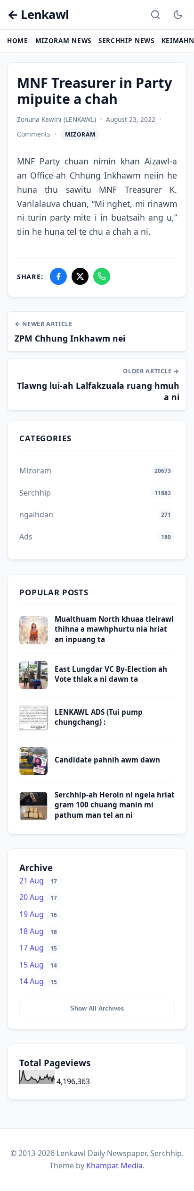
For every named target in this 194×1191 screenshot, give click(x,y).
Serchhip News (126, 40)
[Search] (155, 15)
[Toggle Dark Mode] (178, 15)
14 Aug (38, 981)
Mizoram (80, 134)
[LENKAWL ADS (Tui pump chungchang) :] (33, 729)
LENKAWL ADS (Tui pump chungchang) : (99, 717)
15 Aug (38, 965)
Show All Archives (97, 1008)
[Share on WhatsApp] (101, 276)
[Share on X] (80, 276)
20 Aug (38, 897)
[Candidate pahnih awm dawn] (33, 772)
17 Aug (38, 948)
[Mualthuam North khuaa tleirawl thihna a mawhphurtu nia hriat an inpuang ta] (33, 641)
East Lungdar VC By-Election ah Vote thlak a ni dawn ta (111, 674)
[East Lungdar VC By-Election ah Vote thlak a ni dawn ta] (33, 686)
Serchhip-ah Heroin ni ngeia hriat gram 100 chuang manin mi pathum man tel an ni (115, 805)
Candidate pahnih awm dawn (107, 759)
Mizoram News (63, 40)
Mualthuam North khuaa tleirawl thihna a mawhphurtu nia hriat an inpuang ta (114, 629)
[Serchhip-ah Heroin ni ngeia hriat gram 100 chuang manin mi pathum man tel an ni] (33, 817)
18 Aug (38, 931)
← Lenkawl (38, 15)
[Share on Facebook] (58, 276)
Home (17, 40)
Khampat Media (114, 1165)
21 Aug (38, 880)
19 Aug (38, 914)
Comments (33, 133)
